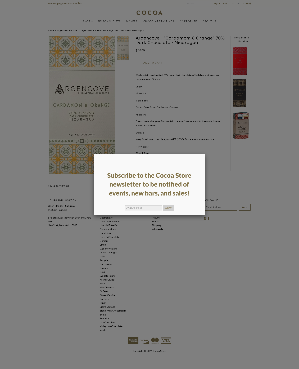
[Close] (205, 154)
